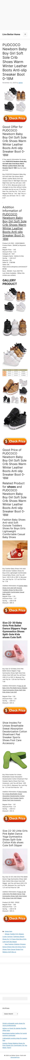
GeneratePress (15, 1057)
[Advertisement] (15, 15)
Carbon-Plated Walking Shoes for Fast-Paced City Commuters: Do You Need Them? (14, 1045)
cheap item (8, 931)
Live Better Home (11, 34)
